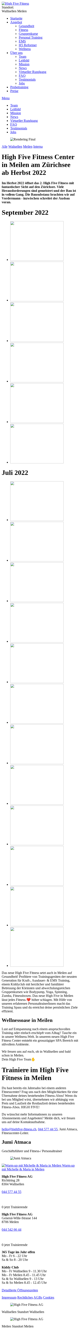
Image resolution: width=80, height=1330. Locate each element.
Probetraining (19, 87)
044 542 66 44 (11, 1229)
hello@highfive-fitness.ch (19, 1129)
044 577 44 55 (48, 1129)
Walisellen (15, 146)
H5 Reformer (28, 45)
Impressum (9, 1297)
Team (22, 56)
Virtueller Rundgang (32, 72)
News (23, 68)
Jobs (22, 83)
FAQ (22, 75)
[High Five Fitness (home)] (15, 3)
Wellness (25, 49)
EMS (22, 41)
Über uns (16, 53)
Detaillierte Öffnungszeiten (20, 1290)
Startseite (16, 18)
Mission (24, 64)
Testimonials (27, 79)
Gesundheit (26, 26)
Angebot (16, 22)
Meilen (27, 146)
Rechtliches (25, 1297)
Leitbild (24, 60)
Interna (38, 146)
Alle (4, 146)
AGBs (37, 1297)
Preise (14, 91)
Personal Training (30, 37)
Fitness (23, 30)
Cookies (48, 1297)
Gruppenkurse (28, 33)
